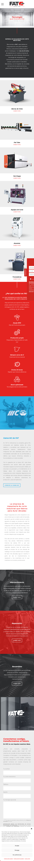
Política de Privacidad (19, 858)
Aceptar (17, 845)
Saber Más (17, 597)
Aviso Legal (27, 858)
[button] (31, 829)
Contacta (25, 272)
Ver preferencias (17, 855)
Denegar (17, 850)
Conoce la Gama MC (12, 485)
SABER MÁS (17, 111)
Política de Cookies (8, 858)
